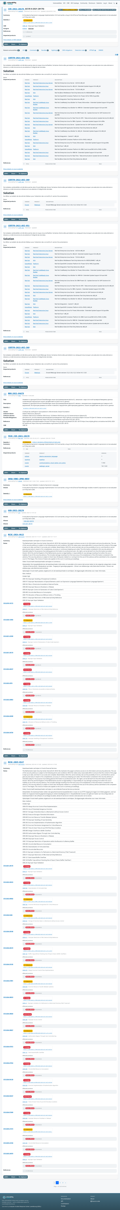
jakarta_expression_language (48, 456)
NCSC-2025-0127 (16, 762)
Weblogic (37, 205)
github (20, 481)
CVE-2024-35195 (8, 964)
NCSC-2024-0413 (16, 534)
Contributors (65, 1204)
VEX (64, 3)
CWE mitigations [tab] (67, 50)
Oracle (27, 205)
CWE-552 (25, 689)
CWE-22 (25, 1003)
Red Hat (27, 83)
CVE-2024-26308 (8, 716)
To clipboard (23, 44)
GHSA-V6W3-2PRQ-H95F (18, 479)
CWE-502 (25, 888)
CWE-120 (25, 954)
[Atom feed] (115, 54)
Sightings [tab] (55, 50)
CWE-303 (25, 1085)
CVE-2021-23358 (8, 636)
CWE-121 (25, 1052)
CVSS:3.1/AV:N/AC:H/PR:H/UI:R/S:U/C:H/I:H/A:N (37, 967)
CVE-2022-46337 (8, 669)
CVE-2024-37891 (8, 981)
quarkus (27, 459)
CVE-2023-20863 (8, 700)
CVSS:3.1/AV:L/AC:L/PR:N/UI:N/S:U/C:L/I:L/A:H (37, 951)
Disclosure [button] (92, 3)
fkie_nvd (20, 438)
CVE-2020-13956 (8, 620)
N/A (34, 93)
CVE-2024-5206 (7, 915)
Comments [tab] (34, 50)
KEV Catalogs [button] (75, 3)
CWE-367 (25, 1102)
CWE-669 (25, 987)
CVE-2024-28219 (8, 948)
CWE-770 (25, 722)
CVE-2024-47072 (8, 1046)
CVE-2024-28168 (8, 931)
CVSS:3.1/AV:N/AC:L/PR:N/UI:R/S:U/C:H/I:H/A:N (37, 1000)
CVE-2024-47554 (8, 1063)
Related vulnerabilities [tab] (11, 50)
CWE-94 (25, 642)
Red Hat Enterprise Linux (40, 86)
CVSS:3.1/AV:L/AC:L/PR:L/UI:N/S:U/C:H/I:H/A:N (37, 686)
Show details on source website (13, 169)
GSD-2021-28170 (16, 510)
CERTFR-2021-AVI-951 (18, 58)
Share (13, 44)
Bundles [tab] (44, 50)
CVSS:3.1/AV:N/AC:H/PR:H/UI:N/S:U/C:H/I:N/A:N (37, 983)
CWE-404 (25, 705)
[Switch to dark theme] (116, 3)
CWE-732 (25, 904)
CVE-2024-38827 (8, 1030)
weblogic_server (44, 466)
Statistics (99, 3)
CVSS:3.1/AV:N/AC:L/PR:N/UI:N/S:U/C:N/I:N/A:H (37, 702)
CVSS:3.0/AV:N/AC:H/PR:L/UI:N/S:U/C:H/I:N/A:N (37, 918)
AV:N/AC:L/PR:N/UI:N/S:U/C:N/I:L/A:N (34, 408)
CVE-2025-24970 (8, 1153)
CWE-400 (25, 1069)
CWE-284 (25, 1019)
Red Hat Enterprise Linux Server (43, 83)
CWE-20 (25, 26)
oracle (27, 463)
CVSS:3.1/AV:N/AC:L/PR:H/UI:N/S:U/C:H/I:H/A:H (37, 639)
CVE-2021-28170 (16, 9)
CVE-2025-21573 (8, 1129)
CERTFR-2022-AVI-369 (18, 180)
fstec (19, 395)
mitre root (30, 28)
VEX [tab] (24, 50)
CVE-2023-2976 (7, 683)
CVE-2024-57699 (8, 1112)
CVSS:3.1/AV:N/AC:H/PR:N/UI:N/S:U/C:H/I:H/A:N (37, 1082)
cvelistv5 (20, 11)
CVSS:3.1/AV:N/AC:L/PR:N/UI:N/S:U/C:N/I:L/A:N (37, 22)
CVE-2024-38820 (8, 1014)
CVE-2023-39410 (8, 882)
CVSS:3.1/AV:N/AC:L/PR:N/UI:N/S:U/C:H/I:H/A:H (37, 672)
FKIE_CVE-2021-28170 (18, 436)
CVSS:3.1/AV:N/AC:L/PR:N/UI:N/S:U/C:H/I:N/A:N (37, 934)
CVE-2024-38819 (8, 997)
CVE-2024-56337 (8, 1096)
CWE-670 (25, 970)
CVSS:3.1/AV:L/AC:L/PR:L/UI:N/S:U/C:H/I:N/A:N (37, 901)
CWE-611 (25, 609)
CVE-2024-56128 (8, 1079)
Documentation (66, 1199)
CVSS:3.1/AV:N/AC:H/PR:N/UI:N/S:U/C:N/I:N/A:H (37, 719)
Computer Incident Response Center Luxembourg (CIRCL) (25, 1206)
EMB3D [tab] (101, 50)
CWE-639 (25, 1036)
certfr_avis (21, 60)
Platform (36, 96)
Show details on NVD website (12, 40)
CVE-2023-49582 (8, 899)
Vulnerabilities (57, 3)
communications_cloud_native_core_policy (52, 463)
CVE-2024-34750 (8, 732)
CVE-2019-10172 (8, 603)
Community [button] (83, 3)
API (62, 1201)
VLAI (60, 9)
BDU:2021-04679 (16, 393)
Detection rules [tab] (80, 50)
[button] (114, 3)
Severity (6, 20)
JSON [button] (6, 44)
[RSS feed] (117, 54)
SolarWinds (28, 96)
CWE (68, 3)
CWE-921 (25, 921)
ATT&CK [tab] (92, 50)
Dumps (63, 1206)
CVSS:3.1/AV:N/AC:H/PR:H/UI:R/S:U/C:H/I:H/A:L (37, 1131)
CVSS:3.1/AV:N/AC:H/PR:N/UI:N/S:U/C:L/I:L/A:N (37, 1033)
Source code (96, 1201)
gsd (19, 512)
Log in (105, 3)
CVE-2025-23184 (8, 1143)
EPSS (80, 9)
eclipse (25, 28)
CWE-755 (25, 738)
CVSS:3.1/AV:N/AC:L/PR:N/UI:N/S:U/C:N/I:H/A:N (37, 606)
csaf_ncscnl (21, 537)
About (110, 3)
